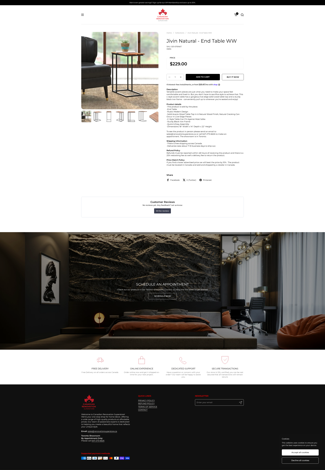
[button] (242, 14)
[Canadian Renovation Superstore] (162, 14)
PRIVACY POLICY (146, 400)
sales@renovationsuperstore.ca (102, 431)
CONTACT (143, 410)
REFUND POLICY (146, 403)
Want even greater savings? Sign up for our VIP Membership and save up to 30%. (162, 2)
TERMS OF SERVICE (147, 407)
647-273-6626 (98, 440)
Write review (162, 211)
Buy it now (233, 77)
